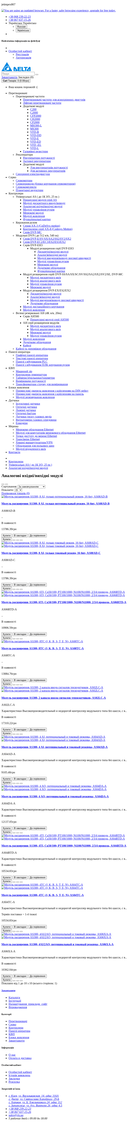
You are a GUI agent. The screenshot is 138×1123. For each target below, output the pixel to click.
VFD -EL (35, 144)
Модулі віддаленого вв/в (31, 448)
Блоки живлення (19, 1037)
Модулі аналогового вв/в (45, 280)
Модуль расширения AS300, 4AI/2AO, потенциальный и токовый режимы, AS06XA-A (57, 944)
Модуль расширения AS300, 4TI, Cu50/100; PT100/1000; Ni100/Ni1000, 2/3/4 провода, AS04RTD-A (63, 845)
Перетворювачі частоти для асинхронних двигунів (54, 99)
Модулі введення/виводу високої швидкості (64, 258)
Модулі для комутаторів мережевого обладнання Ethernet (51, 432)
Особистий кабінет (20, 1072)
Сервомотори (24, 180)
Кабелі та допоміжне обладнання (36, 348)
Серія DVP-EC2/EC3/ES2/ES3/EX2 (44, 241)
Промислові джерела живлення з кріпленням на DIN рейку (52, 390)
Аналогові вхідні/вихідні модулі (42, 206)
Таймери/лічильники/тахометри (35, 377)
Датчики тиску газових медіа (34, 416)
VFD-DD (35, 135)
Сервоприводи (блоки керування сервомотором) (45, 183)
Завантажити (8, 990)
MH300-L (36, 125)
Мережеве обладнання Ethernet (35, 429)
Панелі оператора (19, 1030)
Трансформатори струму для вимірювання (42, 384)
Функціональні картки (37, 219)
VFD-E (34, 138)
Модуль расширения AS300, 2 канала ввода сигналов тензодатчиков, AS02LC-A (53, 697)
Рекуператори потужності (39, 157)
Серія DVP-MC (32, 232)
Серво (12, 1024)
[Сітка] (6, 484)
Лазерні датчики (26, 410)
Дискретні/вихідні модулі (52, 251)
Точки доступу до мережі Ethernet (36, 436)
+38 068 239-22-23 (20, 16)
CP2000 (35, 122)
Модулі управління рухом (38, 209)
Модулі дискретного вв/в (45, 277)
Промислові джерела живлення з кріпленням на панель (50, 393)
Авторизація (23, 57)
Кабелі (27, 345)
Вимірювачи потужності (31, 381)
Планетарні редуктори (29, 190)
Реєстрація (22, 54)
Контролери (16, 461)
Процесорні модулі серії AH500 (49, 319)
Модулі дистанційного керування (43, 306)
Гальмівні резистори (35, 151)
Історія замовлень (19, 1075)
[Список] (2, 484)
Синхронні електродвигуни (33, 174)
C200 (33, 109)
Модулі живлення (34, 216)
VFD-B (34, 132)
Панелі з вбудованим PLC (31, 361)
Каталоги (14, 997)
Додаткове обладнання (51, 267)
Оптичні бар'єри (26, 413)
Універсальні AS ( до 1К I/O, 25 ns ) (30, 464)
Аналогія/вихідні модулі (52, 254)
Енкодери (22, 423)
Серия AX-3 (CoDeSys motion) (41, 225)
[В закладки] (17, 540)
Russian (21, 26)
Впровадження (18, 1007)
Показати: (7, 489)
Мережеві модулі (33, 212)
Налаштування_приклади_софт (28, 1003)
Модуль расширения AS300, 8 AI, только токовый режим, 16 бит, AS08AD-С (51, 552)
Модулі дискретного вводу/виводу (44, 203)
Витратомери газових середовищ (36, 419)
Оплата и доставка (20, 1058)
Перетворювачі (18, 1021)
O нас (12, 1054)
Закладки (14, 1078)
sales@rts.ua (16, 1115)
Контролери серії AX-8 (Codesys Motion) (47, 229)
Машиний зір (24, 371)
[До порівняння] (21, 540)
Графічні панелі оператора (32, 355)
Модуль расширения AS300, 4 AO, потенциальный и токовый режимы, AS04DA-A (55, 796)
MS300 (34, 128)
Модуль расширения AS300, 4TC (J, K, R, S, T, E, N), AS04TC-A (42, 895)
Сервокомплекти (26, 186)
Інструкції (15, 1000)
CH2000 (35, 119)
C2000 (34, 112)
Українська (23, 30)
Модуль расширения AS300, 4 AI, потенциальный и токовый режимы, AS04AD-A (54, 747)
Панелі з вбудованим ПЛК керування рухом (43, 364)
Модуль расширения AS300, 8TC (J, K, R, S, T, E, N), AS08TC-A (42, 648)
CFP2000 (35, 115)
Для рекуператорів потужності (49, 167)
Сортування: (9, 486)
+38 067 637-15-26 (20, 19)
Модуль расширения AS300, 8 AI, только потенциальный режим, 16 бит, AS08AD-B (55, 503)
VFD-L (34, 148)
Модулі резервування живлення (35, 397)
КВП (12, 1034)
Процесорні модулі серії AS (40, 199)
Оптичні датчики (26, 406)
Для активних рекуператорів (47, 170)
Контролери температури (31, 374)
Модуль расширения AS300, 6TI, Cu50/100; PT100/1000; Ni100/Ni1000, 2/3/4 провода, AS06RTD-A (63, 602)
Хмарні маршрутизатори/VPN (34, 442)
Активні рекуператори (37, 161)
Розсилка (14, 1081)
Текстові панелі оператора (32, 358)
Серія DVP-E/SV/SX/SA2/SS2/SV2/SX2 (47, 238)
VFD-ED (35, 141)
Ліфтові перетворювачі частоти (42, 102)
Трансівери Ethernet (28, 439)
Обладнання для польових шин (35, 445)
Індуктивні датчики (28, 403)
